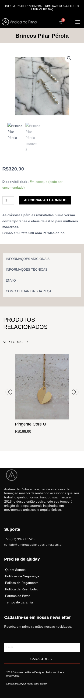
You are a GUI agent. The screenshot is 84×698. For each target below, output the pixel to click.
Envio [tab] (11, 280)
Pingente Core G (30, 424)
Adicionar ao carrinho (45, 200)
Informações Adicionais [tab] (27, 259)
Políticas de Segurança (22, 576)
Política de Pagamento (21, 583)
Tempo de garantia (19, 602)
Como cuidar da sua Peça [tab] (28, 291)
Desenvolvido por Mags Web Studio (26, 683)
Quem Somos (15, 570)
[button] (78, 22)
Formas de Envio (17, 596)
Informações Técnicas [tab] (26, 269)
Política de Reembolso (21, 589)
